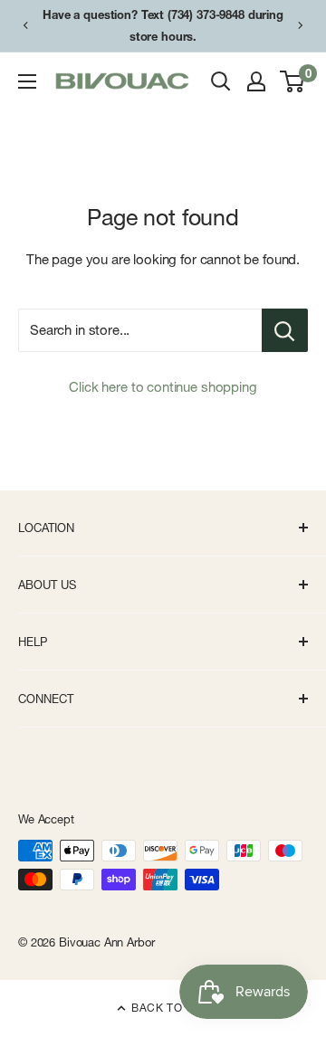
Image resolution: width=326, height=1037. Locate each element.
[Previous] (25, 25)
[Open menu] (27, 81)
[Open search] (221, 81)
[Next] (300, 25)
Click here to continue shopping (162, 386)
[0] (293, 81)
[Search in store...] (285, 330)
